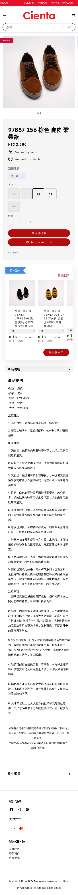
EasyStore (63, 881)
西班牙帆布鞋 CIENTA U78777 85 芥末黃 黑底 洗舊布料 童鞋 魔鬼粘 (54, 318)
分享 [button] (16, 252)
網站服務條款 (24, 887)
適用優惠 (13, 168)
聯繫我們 (14, 853)
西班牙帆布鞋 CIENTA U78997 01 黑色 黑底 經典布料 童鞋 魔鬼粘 (24, 318)
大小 (10, 184)
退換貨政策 (54, 887)
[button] (5, 15)
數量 (10, 215)
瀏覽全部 (63, 275)
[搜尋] (69, 26)
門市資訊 (14, 857)
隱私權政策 (40, 887)
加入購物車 (39, 233)
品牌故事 (14, 849)
